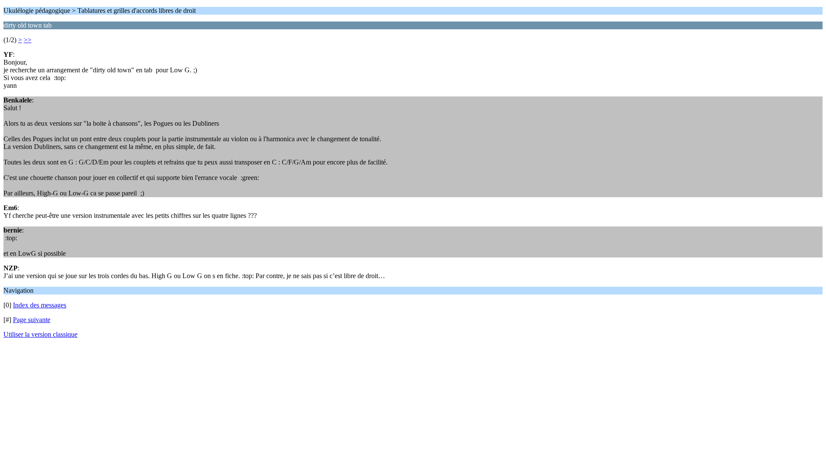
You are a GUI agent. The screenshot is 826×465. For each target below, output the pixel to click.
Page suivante (31, 319)
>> (27, 39)
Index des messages (39, 305)
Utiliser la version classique (40, 334)
